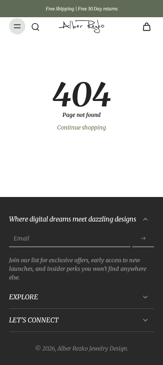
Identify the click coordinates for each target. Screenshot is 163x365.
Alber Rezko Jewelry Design (92, 348)
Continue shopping (81, 127)
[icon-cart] (144, 26)
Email (21, 238)
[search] (35, 26)
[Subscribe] (143, 239)
